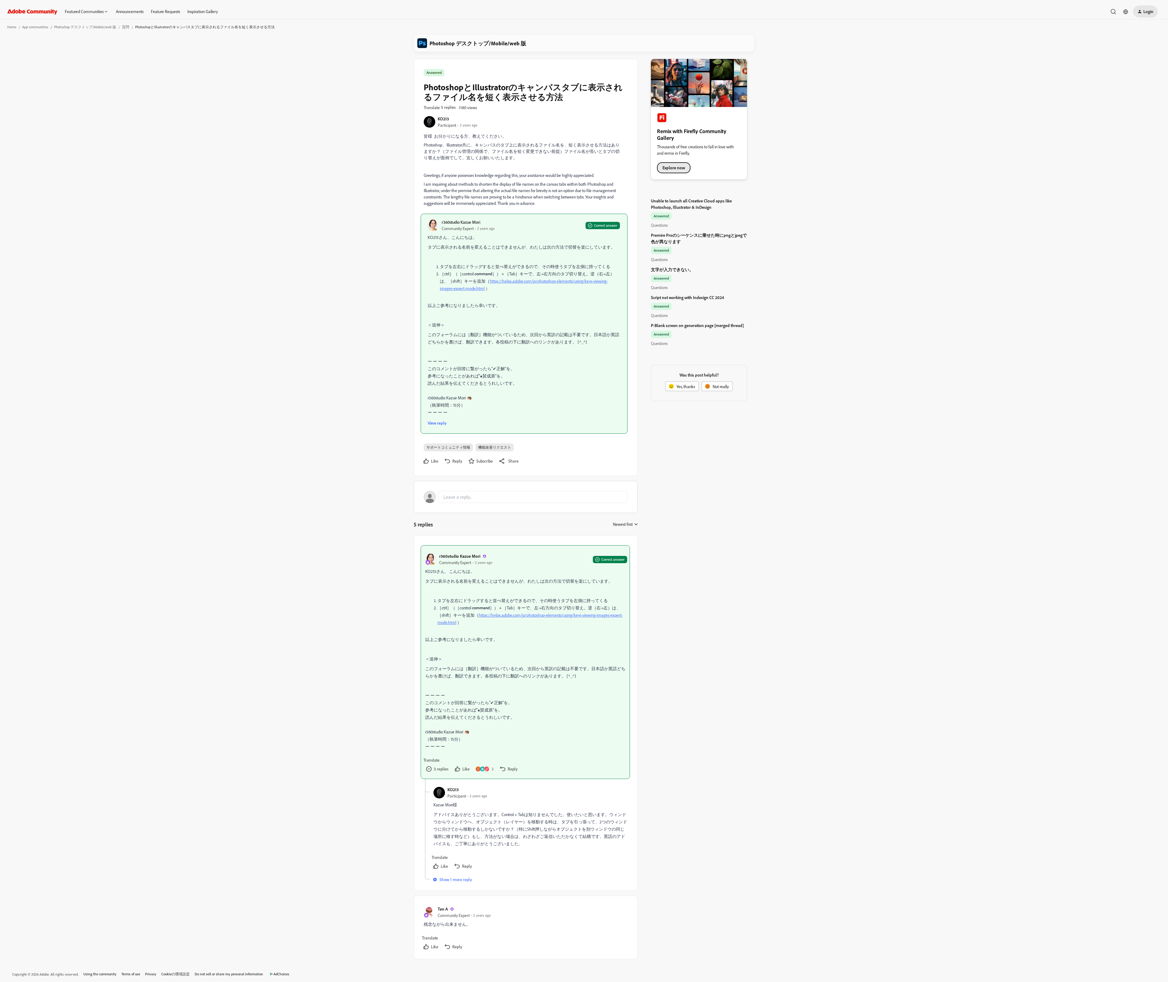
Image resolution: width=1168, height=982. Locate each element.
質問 (125, 27)
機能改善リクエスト (494, 447)
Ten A (443, 908)
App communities (35, 27)
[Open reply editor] (525, 497)
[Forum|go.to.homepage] (32, 11)
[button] (1145, 11)
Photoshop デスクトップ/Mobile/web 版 (85, 27)
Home (11, 27)
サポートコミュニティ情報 (448, 447)
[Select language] (1126, 11)
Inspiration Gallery (202, 11)
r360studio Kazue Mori (461, 222)
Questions (659, 225)
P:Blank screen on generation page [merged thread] (697, 325)
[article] (525, 662)
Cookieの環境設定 (175, 974)
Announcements (130, 11)
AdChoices (281, 974)
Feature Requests (165, 11)
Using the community (99, 974)
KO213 (443, 118)
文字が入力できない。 (672, 269)
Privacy (150, 974)
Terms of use (130, 974)
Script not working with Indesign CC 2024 (687, 297)
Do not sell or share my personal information (229, 974)
